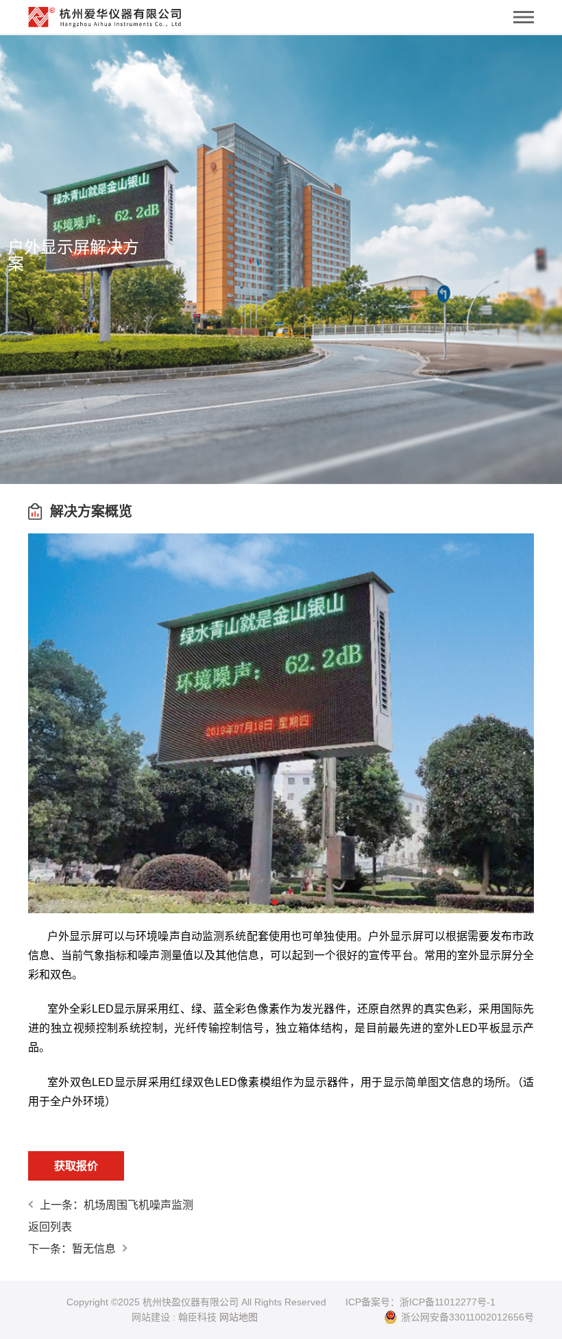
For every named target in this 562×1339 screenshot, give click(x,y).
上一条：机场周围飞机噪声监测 (116, 1205)
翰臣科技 (197, 1317)
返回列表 (50, 1227)
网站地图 (238, 1317)
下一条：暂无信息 (72, 1249)
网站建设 (151, 1317)
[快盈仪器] (105, 13)
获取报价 (76, 1166)
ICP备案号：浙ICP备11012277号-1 (420, 1301)
